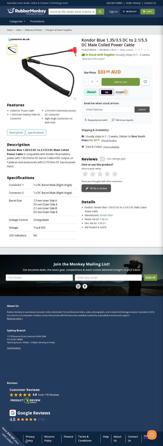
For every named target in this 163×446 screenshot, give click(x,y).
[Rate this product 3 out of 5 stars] (100, 174)
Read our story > (15, 318)
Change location (109, 140)
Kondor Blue (106, 215)
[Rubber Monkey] (26, 14)
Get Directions (14, 348)
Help (106, 436)
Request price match (97, 120)
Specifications (36, 132)
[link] (78, 286)
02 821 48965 (17, 339)
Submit (142, 109)
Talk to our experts (124, 120)
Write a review (126, 49)
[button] (12, 433)
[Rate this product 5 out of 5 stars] (114, 174)
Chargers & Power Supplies (59, 29)
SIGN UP (150, 277)
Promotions (37, 21)
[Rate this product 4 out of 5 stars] (107, 174)
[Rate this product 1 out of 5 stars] (85, 174)
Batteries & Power (33, 29)
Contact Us (150, 2)
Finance (68, 436)
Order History (133, 2)
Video (19, 29)
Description (16, 132)
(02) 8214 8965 (114, 2)
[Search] (100, 12)
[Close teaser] (26, 441)
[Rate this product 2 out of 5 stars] (92, 174)
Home (10, 29)
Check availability (111, 146)
